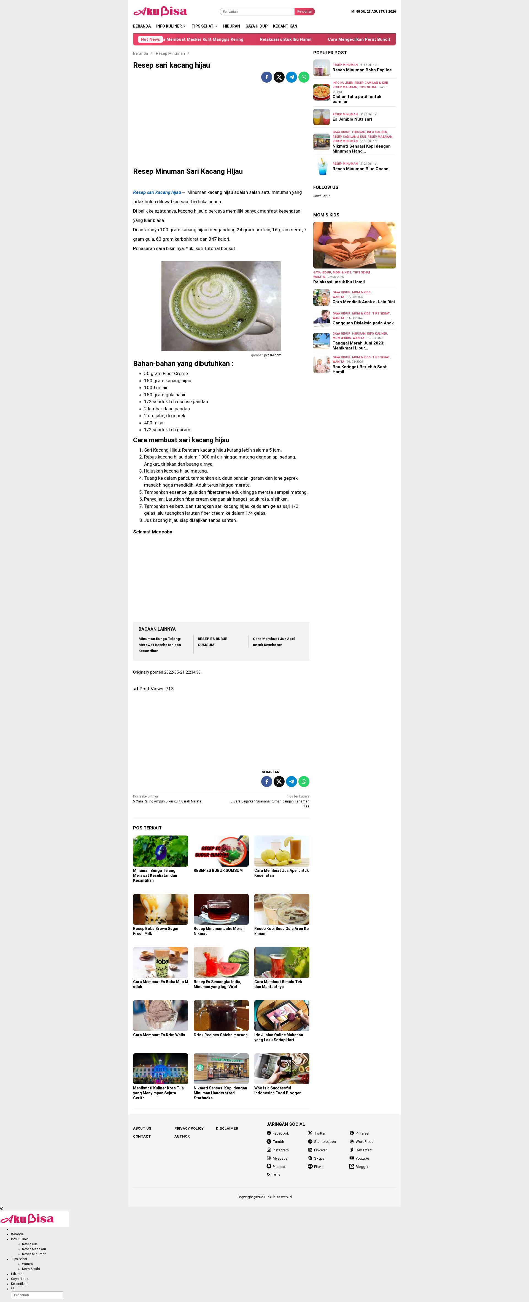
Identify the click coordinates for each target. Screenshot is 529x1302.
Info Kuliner (343, 83)
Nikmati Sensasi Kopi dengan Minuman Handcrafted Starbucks (220, 1093)
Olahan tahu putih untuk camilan (357, 99)
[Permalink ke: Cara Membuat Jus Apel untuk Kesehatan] (281, 851)
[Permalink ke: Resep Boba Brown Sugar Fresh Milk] (160, 909)
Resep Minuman (345, 65)
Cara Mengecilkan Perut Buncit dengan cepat (343, 39)
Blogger (362, 1167)
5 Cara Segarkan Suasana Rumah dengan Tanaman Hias (270, 801)
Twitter (319, 1133)
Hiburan (358, 132)
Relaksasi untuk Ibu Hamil (255, 39)
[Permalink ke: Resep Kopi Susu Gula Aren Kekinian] (281, 909)
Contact (142, 1136)
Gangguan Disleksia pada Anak (363, 323)
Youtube (362, 1158)
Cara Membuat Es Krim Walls (159, 1035)
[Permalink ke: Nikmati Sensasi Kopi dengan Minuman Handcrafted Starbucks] (221, 1068)
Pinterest (362, 1133)
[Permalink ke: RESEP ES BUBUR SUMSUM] (221, 851)
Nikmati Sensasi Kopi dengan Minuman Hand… (362, 149)
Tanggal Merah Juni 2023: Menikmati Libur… (358, 346)
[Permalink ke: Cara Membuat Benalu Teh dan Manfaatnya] (281, 962)
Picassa (279, 1167)
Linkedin (321, 1150)
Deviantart (364, 1150)
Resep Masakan (345, 87)
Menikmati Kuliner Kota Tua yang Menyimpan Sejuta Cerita (158, 1093)
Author (182, 1136)
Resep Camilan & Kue (371, 83)
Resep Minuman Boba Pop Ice (362, 69)
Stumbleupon (325, 1142)
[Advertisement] (221, 128)
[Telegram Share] (291, 77)
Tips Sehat (368, 87)
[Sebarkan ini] (266, 77)
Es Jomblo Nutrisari (352, 119)
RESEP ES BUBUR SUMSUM (218, 870)
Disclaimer (227, 1128)
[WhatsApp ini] (303, 77)
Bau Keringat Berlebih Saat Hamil (360, 369)
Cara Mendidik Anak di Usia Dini (364, 301)
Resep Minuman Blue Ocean (360, 168)
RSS (276, 1175)
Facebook (281, 1133)
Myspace (280, 1158)
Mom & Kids (342, 272)
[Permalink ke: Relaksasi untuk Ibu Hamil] (354, 245)
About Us (142, 1128)
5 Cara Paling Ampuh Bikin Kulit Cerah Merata (167, 798)
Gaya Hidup (341, 132)
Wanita (319, 277)
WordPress (364, 1142)
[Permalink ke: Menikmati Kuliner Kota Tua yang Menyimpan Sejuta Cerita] (160, 1068)
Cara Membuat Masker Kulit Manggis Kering (169, 39)
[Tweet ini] (279, 77)
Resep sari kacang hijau (157, 192)
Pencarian (304, 11)
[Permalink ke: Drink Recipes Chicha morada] (221, 1015)
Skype (319, 1158)
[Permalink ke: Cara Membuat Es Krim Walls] (160, 1015)
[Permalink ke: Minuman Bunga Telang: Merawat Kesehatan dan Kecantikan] (160, 851)
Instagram (281, 1150)
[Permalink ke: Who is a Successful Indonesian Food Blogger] (281, 1068)
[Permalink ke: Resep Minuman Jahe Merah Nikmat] (221, 909)
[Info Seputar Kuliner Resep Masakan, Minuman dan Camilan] (167, 11)
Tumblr (278, 1142)
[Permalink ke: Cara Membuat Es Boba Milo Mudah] (160, 962)
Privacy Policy (189, 1128)
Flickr (318, 1167)
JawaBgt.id (321, 196)
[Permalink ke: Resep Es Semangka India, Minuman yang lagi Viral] (221, 962)
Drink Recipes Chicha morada (221, 1035)
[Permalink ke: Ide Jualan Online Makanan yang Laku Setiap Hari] (281, 1015)
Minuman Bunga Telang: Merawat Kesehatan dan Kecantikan (160, 645)
